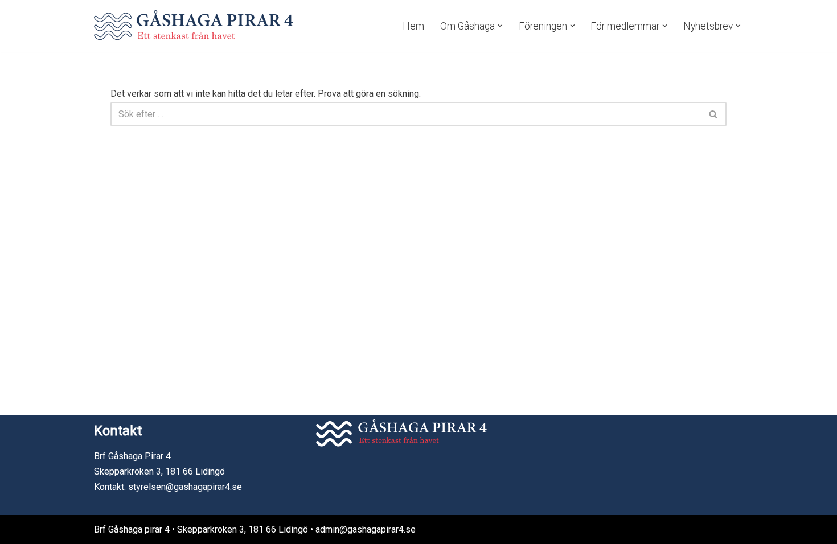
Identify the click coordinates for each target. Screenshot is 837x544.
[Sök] (714, 114)
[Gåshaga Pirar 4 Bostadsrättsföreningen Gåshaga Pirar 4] (193, 26)
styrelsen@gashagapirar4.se (185, 486)
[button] (500, 25)
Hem (413, 26)
